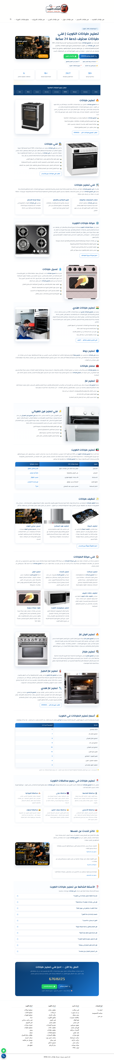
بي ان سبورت (75, 1012)
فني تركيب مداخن (27, 1020)
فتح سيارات (75, 1035)
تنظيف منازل (52, 1010)
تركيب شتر (76, 1042)
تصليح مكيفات (28, 1027)
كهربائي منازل (75, 1027)
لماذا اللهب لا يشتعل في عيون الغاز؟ (86, 908)
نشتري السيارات (51, 1025)
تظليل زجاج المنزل (27, 1035)
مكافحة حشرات (74, 1017)
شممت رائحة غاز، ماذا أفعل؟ (89, 914)
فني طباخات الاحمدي (83, 19)
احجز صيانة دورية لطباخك (89, 255)
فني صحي (76, 1022)
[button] (91, 19)
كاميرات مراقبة (74, 1030)
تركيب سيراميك (74, 1037)
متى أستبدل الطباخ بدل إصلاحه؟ (88, 951)
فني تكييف (53, 1020)
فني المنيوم (29, 1022)
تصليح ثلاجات (28, 1012)
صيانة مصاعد (75, 1045)
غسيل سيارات (28, 1025)
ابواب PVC (76, 1048)
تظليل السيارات (51, 1035)
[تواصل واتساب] (3, 1050)
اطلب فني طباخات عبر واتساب (50, 174)
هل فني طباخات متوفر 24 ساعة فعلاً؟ (86, 902)
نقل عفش (76, 1032)
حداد (31, 1017)
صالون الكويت (52, 1017)
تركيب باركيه (75, 1040)
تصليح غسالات (28, 1010)
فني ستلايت (75, 1010)
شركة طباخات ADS (51, 1057)
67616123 (57, 979)
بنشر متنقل (76, 1015)
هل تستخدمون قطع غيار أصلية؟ (88, 933)
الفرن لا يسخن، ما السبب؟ (90, 920)
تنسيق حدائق (52, 1042)
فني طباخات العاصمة (98, 19)
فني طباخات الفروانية (38, 19)
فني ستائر (53, 1040)
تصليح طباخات (52, 1032)
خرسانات (53, 1012)
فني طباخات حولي (68, 19)
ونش (31, 1030)
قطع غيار (29, 1045)
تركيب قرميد (28, 1037)
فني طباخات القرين (53, 19)
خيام (31, 1042)
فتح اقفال (76, 1020)
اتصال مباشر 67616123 (87, 56)
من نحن (100, 1016)
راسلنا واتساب (48, 986)
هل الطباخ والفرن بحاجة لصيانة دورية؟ (86, 927)
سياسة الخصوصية (97, 1013)
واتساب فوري (70, 56)
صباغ (31, 1032)
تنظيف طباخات (51, 1030)
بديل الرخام (52, 1045)
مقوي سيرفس (75, 1025)
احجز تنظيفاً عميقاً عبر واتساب (87, 546)
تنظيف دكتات (52, 1027)
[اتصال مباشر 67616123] (3, 1056)
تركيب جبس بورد (51, 1037)
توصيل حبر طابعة (27, 1040)
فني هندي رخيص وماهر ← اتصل (87, 340)
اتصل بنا (100, 1010)
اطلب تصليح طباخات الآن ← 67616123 (85, 132)
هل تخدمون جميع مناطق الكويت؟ (87, 939)
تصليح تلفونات (28, 1015)
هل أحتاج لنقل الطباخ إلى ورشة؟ (88, 945)
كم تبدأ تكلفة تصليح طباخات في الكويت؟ (85, 896)
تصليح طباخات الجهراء (22, 19)
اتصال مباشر (64, 986)
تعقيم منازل (52, 1022)
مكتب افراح (52, 1015)
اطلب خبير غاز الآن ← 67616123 (50, 705)
